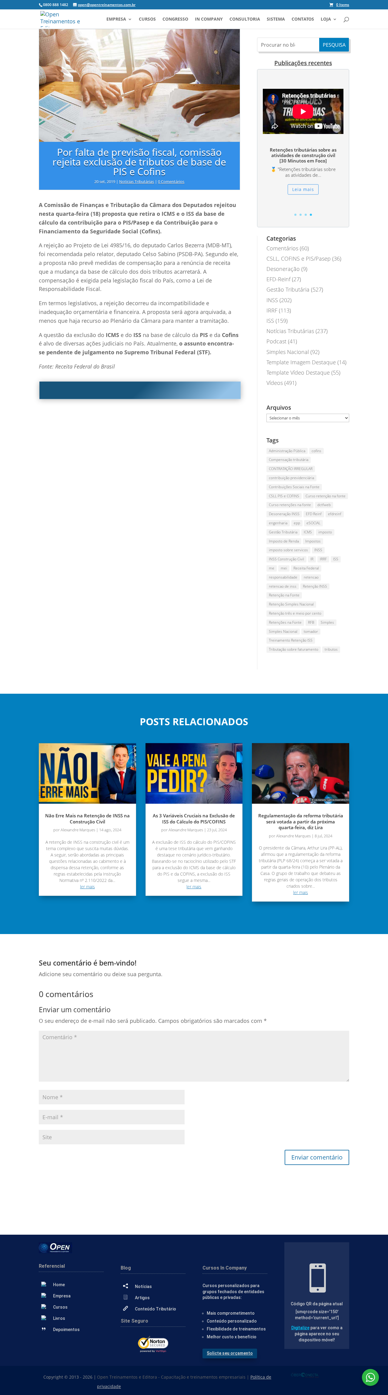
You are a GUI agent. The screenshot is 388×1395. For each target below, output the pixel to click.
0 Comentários (171, 181)
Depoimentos (66, 1329)
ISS (270, 320)
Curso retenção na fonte (326, 496)
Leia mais (303, 189)
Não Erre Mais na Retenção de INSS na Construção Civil (87, 819)
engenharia (278, 523)
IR (311, 559)
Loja (326, 19)
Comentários (282, 248)
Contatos (303, 19)
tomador (311, 631)
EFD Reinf (314, 513)
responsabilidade (283, 577)
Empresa (116, 19)
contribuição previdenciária (291, 477)
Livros (59, 1318)
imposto (325, 532)
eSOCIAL (313, 523)
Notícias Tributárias (136, 181)
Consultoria (244, 19)
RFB (311, 622)
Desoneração (283, 268)
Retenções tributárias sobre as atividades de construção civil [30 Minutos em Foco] (303, 155)
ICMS (308, 532)
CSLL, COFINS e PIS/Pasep (298, 258)
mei (284, 568)
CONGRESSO (175, 19)
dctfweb (324, 504)
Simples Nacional (287, 351)
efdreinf (334, 513)
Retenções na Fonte (285, 622)
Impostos (313, 541)
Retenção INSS (315, 586)
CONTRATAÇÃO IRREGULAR (291, 468)
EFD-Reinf (278, 279)
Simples (327, 622)
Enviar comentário (317, 1157)
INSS (272, 300)
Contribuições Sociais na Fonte (294, 486)
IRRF (271, 310)
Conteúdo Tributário (155, 1309)
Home (59, 1284)
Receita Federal (306, 568)
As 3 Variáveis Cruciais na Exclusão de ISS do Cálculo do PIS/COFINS (194, 819)
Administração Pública (287, 450)
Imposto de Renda (284, 541)
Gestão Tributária (287, 289)
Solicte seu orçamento (230, 1353)
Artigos (142, 1297)
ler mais (87, 886)
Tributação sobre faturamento (293, 649)
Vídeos (274, 382)
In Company (209, 19)
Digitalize (300, 1327)
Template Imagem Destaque (301, 362)
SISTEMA (276, 19)
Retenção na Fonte (284, 595)
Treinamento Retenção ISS (291, 640)
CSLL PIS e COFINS (284, 496)
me (271, 568)
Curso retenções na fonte (290, 504)
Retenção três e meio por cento (295, 613)
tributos (331, 649)
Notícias (143, 1286)
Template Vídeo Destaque (298, 372)
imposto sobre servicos (288, 549)
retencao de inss (282, 586)
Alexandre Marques (78, 830)
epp (297, 523)
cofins (316, 450)
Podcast (276, 341)
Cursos (147, 19)
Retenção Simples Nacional (291, 604)
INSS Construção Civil (286, 559)
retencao (311, 577)
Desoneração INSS (284, 513)
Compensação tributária (288, 459)
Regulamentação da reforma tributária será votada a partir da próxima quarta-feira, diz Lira (300, 821)
